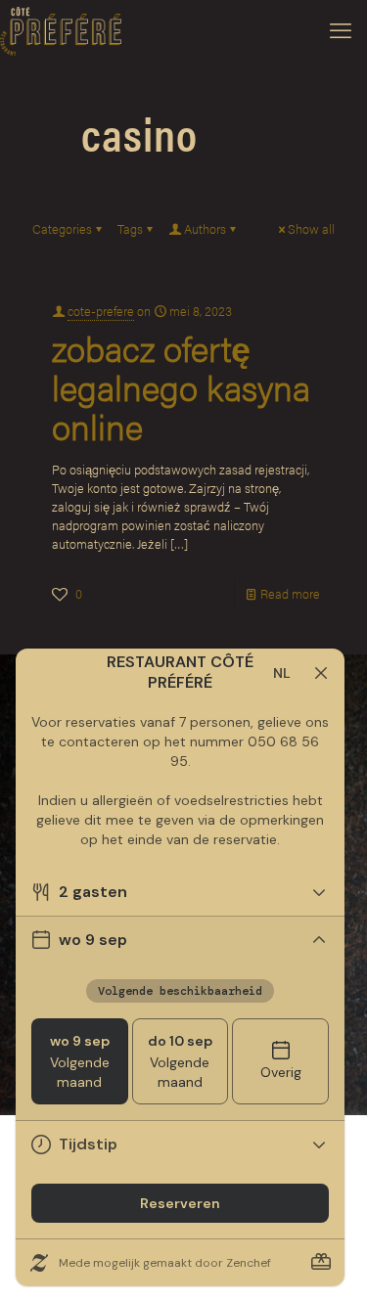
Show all (311, 228)
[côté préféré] (60, 29)
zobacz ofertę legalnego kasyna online (181, 386)
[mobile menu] (340, 29)
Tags (130, 228)
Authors (205, 228)
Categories (62, 228)
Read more (290, 593)
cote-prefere (101, 310)
